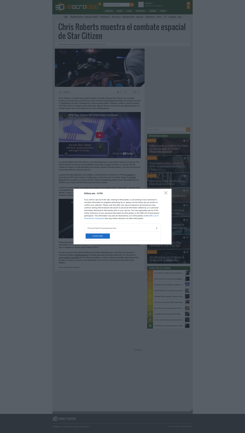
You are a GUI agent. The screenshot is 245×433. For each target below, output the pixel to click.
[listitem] (122, 228)
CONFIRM (98, 236)
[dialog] (122, 216)
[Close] (166, 193)
